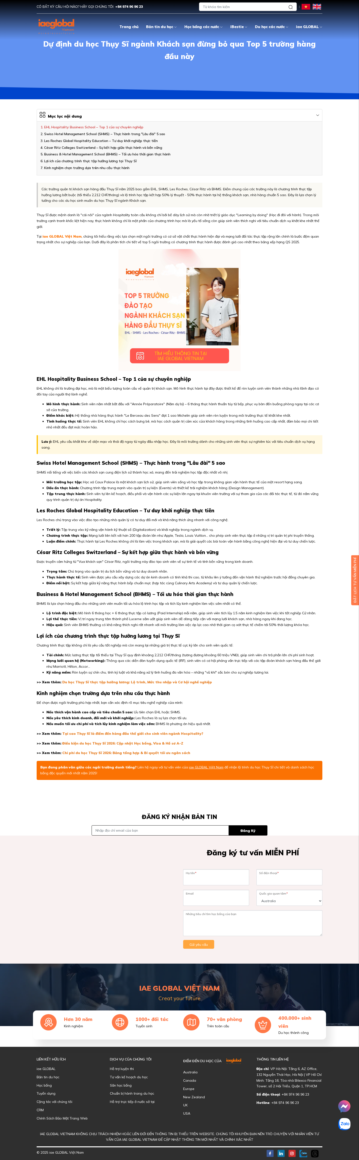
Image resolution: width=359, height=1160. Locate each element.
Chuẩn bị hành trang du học (132, 1093)
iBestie (237, 26)
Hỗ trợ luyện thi (122, 1069)
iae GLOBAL (307, 26)
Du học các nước (270, 26)
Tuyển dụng (46, 1093)
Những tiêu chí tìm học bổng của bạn (211, 914)
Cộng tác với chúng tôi (54, 1101)
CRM (40, 1110)
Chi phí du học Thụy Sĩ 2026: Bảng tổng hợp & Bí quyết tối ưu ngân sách (126, 753)
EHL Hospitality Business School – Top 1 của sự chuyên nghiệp (93, 127)
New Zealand (194, 1097)
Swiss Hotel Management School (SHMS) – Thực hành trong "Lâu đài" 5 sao (104, 134)
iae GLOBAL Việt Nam (62, 236)
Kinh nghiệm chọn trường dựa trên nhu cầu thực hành (86, 168)
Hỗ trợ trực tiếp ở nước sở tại (132, 1101)
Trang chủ (128, 26)
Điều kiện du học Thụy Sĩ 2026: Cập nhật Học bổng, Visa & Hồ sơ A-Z (122, 743)
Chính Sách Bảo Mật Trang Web (62, 1118)
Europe (188, 1089)
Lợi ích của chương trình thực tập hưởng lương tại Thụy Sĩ (90, 161)
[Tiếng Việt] (306, 6)
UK (185, 1105)
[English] (317, 6)
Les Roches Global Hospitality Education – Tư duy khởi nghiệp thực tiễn (101, 141)
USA (186, 1113)
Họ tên (191, 873)
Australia (190, 1072)
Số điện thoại (269, 873)
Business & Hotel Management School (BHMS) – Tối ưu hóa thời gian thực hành (107, 154)
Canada (189, 1080)
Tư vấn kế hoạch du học (129, 1077)
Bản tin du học (159, 26)
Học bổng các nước (201, 26)
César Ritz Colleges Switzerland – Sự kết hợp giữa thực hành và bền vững (103, 147)
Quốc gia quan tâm (273, 893)
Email (190, 893)
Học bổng (44, 1085)
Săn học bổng (121, 1085)
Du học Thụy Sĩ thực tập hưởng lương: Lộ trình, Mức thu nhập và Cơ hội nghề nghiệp (137, 682)
